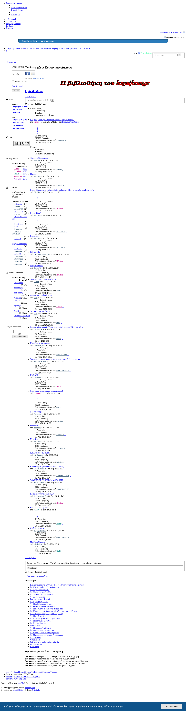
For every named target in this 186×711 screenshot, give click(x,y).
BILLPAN (38, 192)
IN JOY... (18, 249)
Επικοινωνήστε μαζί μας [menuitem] (16, 679)
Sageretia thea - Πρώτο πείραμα (43, 279)
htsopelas (18, 229)
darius (58, 407)
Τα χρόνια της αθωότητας (40, 311)
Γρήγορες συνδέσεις (14, 3)
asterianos (38, 455)
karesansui (38, 393)
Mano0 (36, 282)
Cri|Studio (36, 690)
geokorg (37, 160)
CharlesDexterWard (22, 315)
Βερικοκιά (34, 236)
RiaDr (36, 510)
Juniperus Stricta (36, 266)
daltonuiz (18, 204)
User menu (11, 62)
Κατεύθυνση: (87, 563)
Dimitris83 (18, 259)
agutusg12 (18, 305)
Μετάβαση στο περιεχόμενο (171, 32)
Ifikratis (17, 206)
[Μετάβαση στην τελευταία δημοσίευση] (67, 140)
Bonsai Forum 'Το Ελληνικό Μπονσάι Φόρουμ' (38, 672)
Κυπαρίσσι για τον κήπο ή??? (42, 494)
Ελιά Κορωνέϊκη (37, 528)
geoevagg (18, 251)
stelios (58, 339)
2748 (25, 176)
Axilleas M (18, 254)
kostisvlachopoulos (41, 254)
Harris (36, 122)
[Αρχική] (184, 32)
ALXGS (17, 239)
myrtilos (59, 421)
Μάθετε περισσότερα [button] (113, 706)
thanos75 (37, 176)
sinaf (35, 298)
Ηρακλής (37, 377)
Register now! (17, 86)
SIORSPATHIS (40, 469)
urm (16, 226)
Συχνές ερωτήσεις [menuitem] (13, 24)
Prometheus (61, 140)
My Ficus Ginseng (37, 542)
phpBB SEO (18, 690)
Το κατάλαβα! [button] (172, 706)
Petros (58, 291)
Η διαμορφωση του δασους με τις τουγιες (47, 466)
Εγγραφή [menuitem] (9, 28)
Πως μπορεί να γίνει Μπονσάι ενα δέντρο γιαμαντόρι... (52, 119)
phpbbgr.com (30, 688)
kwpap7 (17, 310)
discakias (18, 264)
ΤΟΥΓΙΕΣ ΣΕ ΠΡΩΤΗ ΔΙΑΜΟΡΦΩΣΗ (46, 480)
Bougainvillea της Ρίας (39, 507)
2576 (25, 179)
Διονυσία (18, 261)
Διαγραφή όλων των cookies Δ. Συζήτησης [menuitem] (23, 676)
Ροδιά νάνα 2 (35, 425)
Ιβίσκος (33, 174)
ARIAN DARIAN (16, 232)
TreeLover (18, 256)
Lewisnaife (18, 283)
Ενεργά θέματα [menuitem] (17, 10)
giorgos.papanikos (19, 244)
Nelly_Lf (17, 300)
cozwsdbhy (18, 293)
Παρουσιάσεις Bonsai (70, 122)
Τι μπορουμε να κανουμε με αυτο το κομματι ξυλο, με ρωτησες (55, 359)
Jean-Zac (17, 179)
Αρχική (9, 672)
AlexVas (17, 298)
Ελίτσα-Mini (35, 252)
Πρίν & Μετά (34, 91)
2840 (25, 174)
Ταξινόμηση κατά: (58, 563)
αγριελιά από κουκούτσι (39, 453)
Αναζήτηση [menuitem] (15, 14)
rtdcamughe (18, 288)
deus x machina (40, 361)
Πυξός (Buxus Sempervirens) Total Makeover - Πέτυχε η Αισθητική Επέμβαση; (62, 190)
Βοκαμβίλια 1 (35, 213)
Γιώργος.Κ (38, 329)
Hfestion (59, 208)
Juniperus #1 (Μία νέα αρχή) (41, 295)
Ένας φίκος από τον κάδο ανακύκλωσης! (46, 391)
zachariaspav (39, 345)
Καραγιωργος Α (40, 496)
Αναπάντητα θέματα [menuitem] (19, 8)
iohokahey (60, 448)
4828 (25, 171)
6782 (25, 169)
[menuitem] (11, 21)
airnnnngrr (18, 211)
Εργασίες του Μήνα (29, 41)
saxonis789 (18, 209)
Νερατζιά (34, 439)
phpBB (21, 683)
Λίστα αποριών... (47, 41)
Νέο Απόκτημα (36, 412)
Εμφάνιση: (31, 563)
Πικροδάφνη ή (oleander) (40, 343)
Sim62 (59, 307)
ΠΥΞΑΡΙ (34, 375)
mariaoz (17, 214)
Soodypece (18, 224)
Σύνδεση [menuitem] (9, 26)
